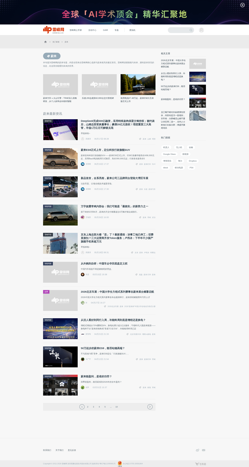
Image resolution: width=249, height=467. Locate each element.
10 (116, 407)
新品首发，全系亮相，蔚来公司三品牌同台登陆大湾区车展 (114, 178)
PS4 (191, 167)
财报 (149, 388)
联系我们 (47, 450)
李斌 (149, 217)
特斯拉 (152, 253)
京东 (136, 253)
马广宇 (88, 359)
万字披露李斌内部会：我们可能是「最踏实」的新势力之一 (114, 206)
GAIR (105, 30)
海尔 (180, 161)
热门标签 (56, 42)
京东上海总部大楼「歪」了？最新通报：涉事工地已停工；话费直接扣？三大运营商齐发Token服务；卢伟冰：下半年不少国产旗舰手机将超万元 (117, 238)
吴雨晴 (88, 164)
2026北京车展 (113, 306)
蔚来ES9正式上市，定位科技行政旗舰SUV (105, 149)
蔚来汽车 (152, 189)
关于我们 (59, 450)
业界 (46, 292)
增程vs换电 (146, 334)
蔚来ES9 (147, 164)
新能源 (185, 154)
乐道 (145, 189)
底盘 (141, 275)
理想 (153, 139)
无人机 (179, 147)
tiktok (165, 167)
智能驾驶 (48, 150)
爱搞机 (132, 30)
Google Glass (169, 154)
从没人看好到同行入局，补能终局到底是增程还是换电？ (113, 320)
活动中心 (92, 30)
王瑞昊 (88, 217)
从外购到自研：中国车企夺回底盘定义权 (104, 263)
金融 (191, 147)
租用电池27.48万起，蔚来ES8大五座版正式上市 (137, 99)
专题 (117, 30)
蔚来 (66, 42)
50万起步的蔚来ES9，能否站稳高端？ (103, 348)
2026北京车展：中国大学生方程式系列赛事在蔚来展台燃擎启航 (117, 291)
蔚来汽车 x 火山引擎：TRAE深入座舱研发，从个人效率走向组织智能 (60, 99)
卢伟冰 (146, 253)
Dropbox (193, 161)
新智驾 (88, 334)
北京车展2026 (135, 334)
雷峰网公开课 (76, 30)
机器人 (166, 147)
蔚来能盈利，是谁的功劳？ (96, 376)
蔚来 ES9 (147, 275)
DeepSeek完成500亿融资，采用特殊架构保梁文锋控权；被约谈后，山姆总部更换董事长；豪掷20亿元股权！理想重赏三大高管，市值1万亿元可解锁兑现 (118, 124)
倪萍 (87, 387)
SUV (153, 164)
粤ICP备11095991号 (107, 464)
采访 (153, 217)
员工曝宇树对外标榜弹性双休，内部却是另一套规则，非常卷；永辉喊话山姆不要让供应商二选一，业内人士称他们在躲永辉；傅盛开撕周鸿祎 (173, 120)
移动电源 (179, 167)
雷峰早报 (48, 121)
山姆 (149, 139)
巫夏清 (88, 139)
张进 (87, 274)
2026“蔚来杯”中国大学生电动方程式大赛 (139, 306)
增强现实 (167, 161)
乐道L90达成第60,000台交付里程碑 (98, 98)
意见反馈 (72, 450)
